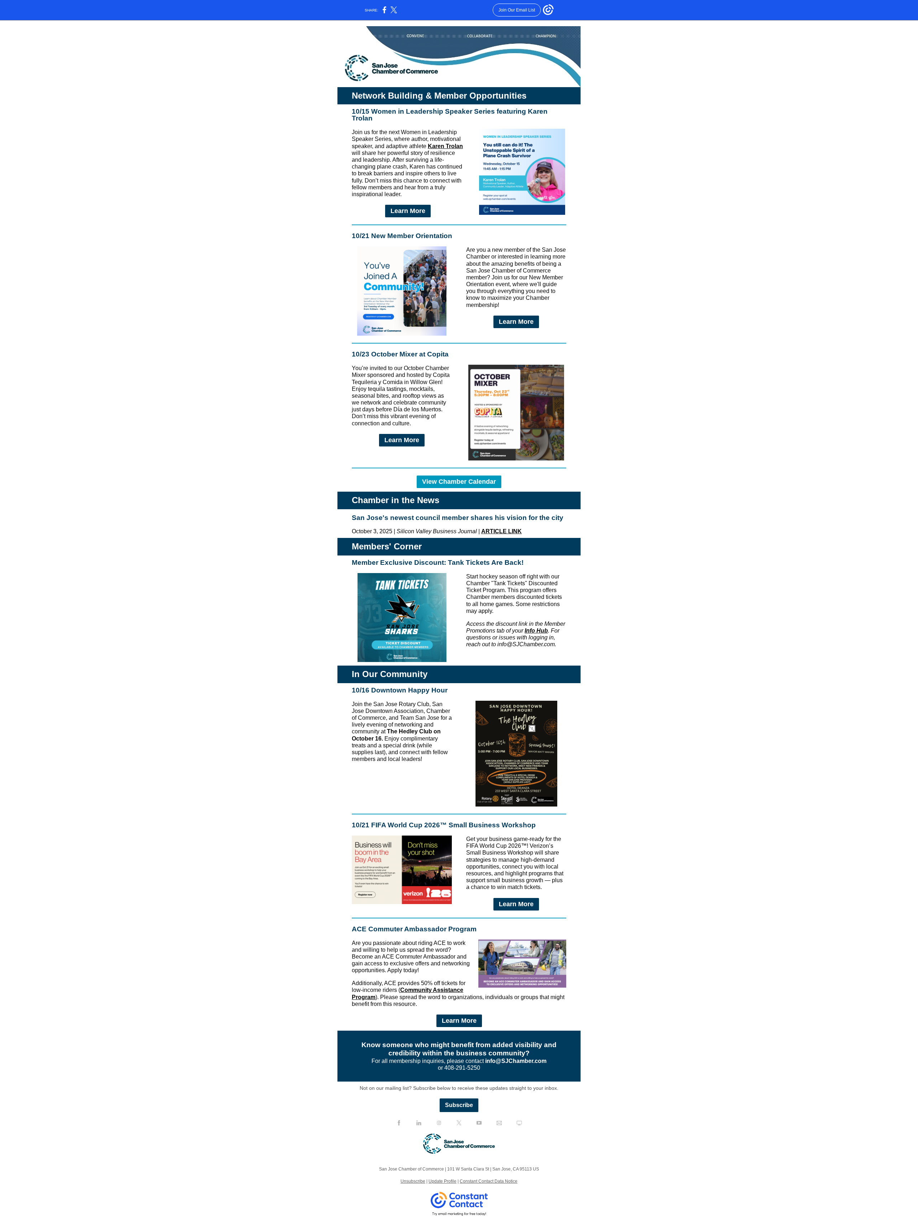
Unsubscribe (413, 1181)
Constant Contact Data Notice (488, 1181)
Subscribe (459, 1105)
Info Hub (536, 631)
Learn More (408, 210)
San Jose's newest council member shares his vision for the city (457, 517)
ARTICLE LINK (501, 531)
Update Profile (442, 1181)
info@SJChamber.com (515, 1061)
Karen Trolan (445, 146)
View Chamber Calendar (459, 481)
